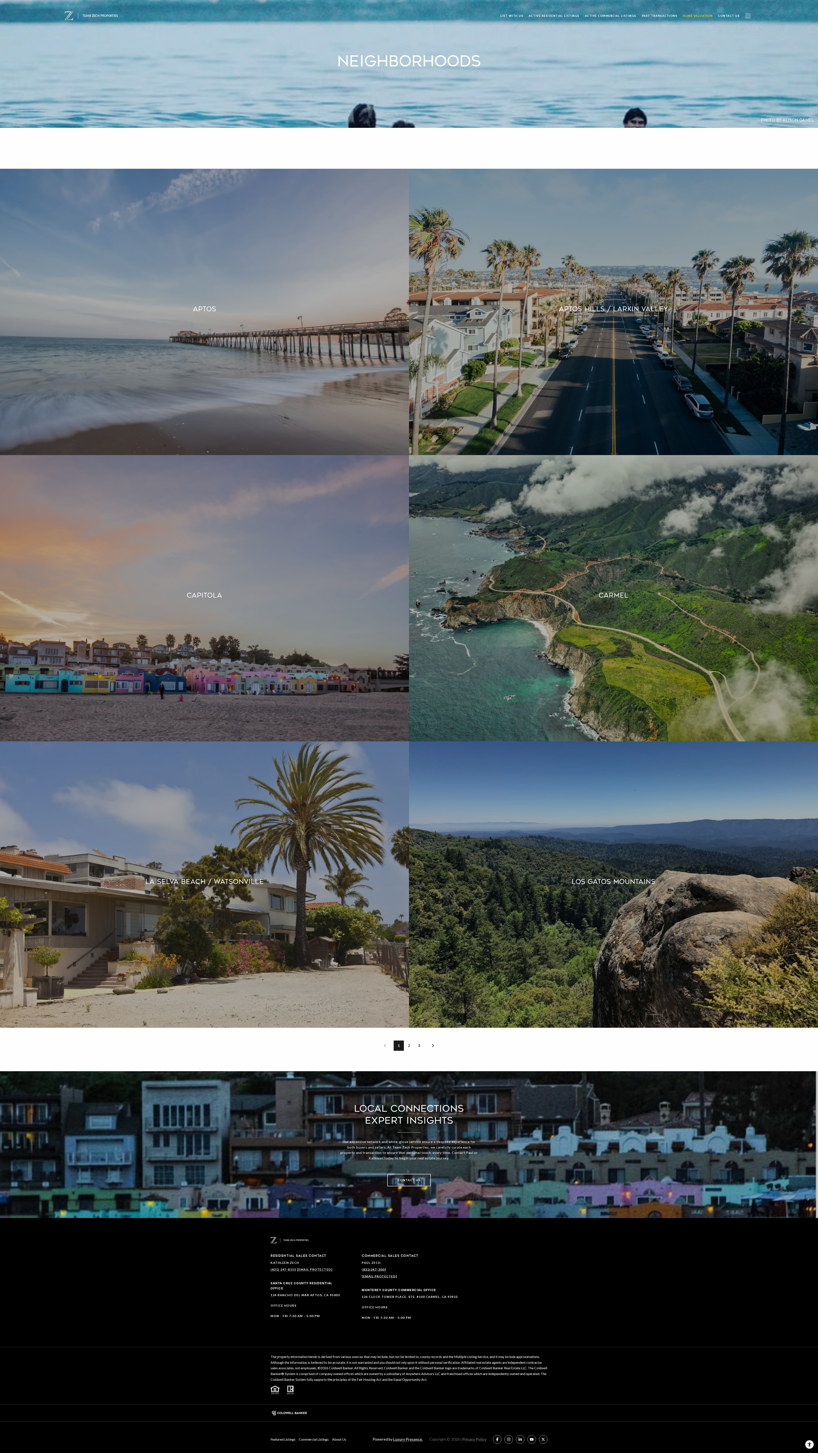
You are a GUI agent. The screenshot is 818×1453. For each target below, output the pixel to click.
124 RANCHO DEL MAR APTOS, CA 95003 (305, 1295)
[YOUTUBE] (531, 1439)
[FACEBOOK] (497, 1439)
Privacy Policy (474, 1439)
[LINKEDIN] (520, 1439)
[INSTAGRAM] (508, 1439)
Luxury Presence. (408, 1439)
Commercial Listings (314, 1439)
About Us (339, 1439)
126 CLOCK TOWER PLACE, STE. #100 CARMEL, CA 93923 (410, 1297)
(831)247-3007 (374, 1269)
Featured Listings (283, 1439)
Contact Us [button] (409, 1180)
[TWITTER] (543, 1439)
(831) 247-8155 (283, 1269)
